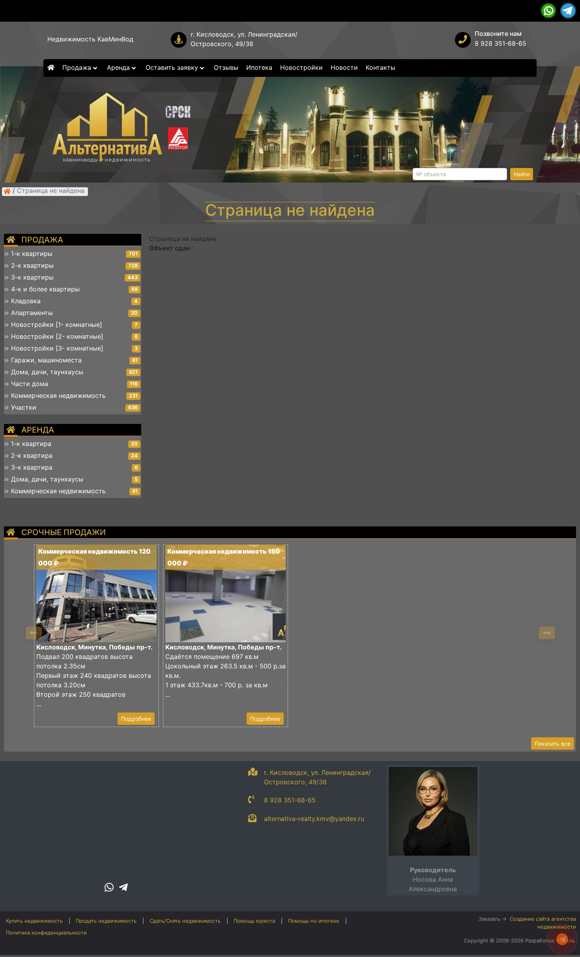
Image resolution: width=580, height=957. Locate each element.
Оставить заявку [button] (173, 67)
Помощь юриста (254, 921)
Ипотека (259, 67)
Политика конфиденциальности (46, 932)
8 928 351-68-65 (500, 43)
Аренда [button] (119, 67)
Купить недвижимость (34, 921)
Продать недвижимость (106, 921)
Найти (521, 174)
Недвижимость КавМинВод (90, 39)
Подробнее (136, 718)
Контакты (380, 67)
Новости (344, 67)
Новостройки (301, 67)
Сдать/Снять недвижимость (185, 921)
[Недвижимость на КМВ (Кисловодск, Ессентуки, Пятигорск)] (7, 191)
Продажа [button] (77, 67)
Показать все (553, 743)
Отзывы (226, 67)
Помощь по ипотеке (313, 921)
